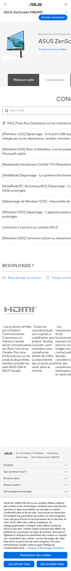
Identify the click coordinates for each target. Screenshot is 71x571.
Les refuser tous (19, 564)
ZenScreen (22, 457)
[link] (35, 4)
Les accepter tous (52, 564)
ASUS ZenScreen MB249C (23, 12)
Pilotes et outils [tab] (23, 80)
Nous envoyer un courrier (24, 278)
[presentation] (4, 278)
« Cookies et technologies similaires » (45, 548)
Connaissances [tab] (54, 80)
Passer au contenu (2, 11)
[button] (5, 4)
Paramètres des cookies (35, 555)
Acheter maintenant (53, 17)
